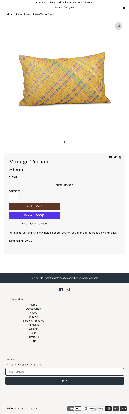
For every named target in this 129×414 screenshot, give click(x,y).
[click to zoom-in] (118, 26)
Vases (33, 312)
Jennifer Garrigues (64, 7)
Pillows (33, 316)
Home (33, 304)
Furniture (33, 336)
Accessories (33, 308)
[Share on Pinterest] (120, 157)
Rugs (33, 332)
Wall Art (33, 328)
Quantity (14, 190)
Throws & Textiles (33, 320)
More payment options (34, 223)
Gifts (33, 340)
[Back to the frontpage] (8, 14)
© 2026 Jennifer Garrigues (19, 408)
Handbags (33, 324)
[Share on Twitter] (115, 157)
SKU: (59, 185)
